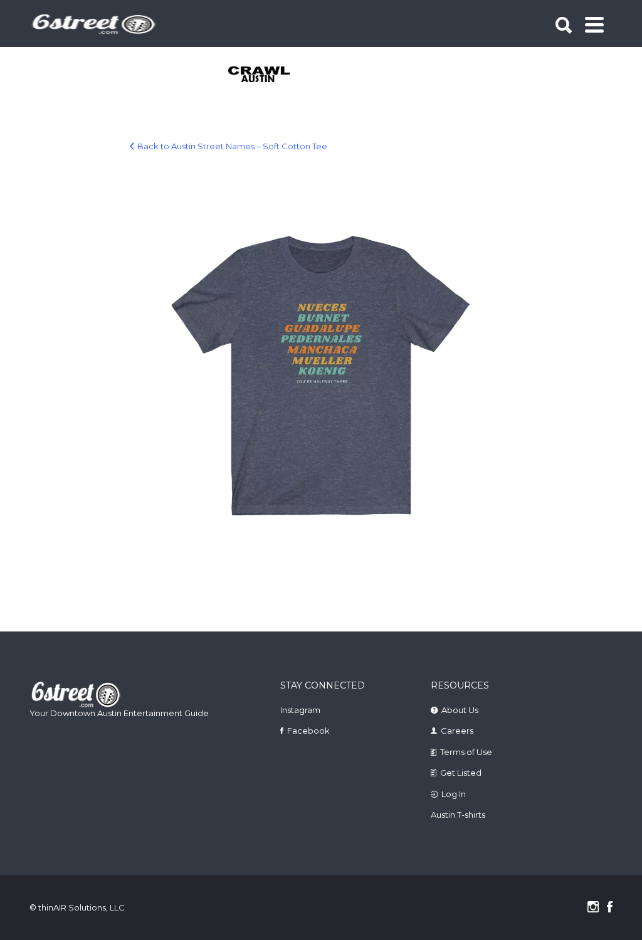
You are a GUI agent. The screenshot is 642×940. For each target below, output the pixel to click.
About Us (459, 710)
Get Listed (461, 773)
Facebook (308, 731)
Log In (453, 794)
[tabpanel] (260, 75)
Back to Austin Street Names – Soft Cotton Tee (232, 146)
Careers (457, 731)
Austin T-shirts (458, 815)
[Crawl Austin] (260, 75)
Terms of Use (466, 752)
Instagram (300, 710)
